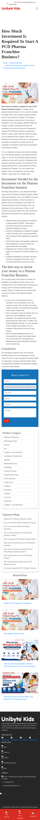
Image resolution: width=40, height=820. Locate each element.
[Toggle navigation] (37, 8)
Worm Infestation (9, 478)
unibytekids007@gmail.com (26, 2)
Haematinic (8, 490)
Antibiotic (7, 493)
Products (5, 757)
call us (7, 817)
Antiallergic (8, 467)
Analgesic (7, 486)
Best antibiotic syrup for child (14, 633)
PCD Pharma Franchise (9, 763)
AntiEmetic (8, 501)
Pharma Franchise (16, 63)
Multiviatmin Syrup (10, 463)
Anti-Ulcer (7, 497)
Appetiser (7, 460)
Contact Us (6, 752)
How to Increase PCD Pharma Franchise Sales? (20, 539)
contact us (33, 816)
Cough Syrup (8, 482)
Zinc (5, 448)
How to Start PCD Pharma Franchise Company (20, 523)
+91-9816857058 (12, 3)
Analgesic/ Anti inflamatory (13, 452)
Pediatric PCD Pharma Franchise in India (18, 519)
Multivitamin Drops (10, 441)
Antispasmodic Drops (11, 475)
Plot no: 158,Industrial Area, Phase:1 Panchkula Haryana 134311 (19, 778)
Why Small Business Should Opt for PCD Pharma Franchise (18, 563)
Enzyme (6, 445)
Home (5, 63)
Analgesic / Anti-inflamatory (13, 505)
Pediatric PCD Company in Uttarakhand (17, 603)
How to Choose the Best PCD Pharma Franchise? (17, 527)
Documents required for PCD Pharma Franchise (20, 568)
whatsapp (20, 818)
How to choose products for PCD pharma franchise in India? (18, 534)
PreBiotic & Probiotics (11, 437)
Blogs (5, 768)
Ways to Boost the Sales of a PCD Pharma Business (18, 557)
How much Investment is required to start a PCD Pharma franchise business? (18, 550)
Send (6, 421)
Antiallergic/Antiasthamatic (13, 456)
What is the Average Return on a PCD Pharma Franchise (19, 544)
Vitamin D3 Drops (10, 471)
